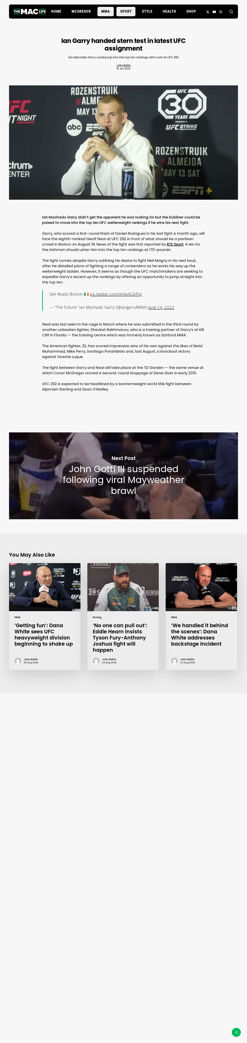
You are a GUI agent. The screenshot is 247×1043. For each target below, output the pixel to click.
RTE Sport (175, 244)
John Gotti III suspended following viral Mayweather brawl (123, 475)
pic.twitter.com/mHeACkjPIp (116, 294)
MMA (17, 617)
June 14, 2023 (161, 307)
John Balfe (123, 65)
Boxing (97, 617)
